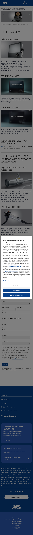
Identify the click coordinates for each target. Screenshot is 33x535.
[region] (16, 267)
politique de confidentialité (14, 266)
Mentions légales (7, 280)
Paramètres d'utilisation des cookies (16, 285)
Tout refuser (16, 290)
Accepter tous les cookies (16, 295)
